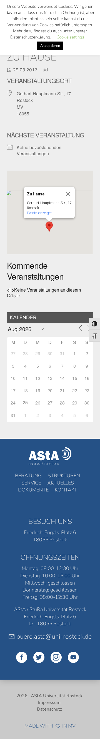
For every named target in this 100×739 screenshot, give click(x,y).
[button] (49, 226)
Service (31, 482)
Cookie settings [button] (70, 37)
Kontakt (66, 489)
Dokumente (33, 489)
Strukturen (64, 475)
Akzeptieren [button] (50, 45)
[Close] (68, 193)
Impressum (49, 702)
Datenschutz (49, 709)
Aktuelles (60, 482)
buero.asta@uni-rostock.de (54, 636)
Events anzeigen (39, 213)
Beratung (28, 475)
